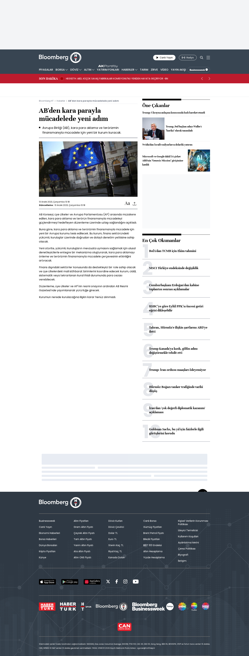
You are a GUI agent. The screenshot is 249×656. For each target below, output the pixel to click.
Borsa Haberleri (47, 539)
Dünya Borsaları (48, 545)
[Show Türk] (194, 606)
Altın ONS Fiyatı (82, 557)
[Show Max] (206, 606)
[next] (209, 78)
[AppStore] (47, 582)
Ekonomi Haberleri (49, 533)
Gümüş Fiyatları (152, 527)
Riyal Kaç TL (115, 551)
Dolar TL (113, 533)
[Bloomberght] (60, 57)
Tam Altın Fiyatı (83, 539)
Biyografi (183, 554)
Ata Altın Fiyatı (82, 551)
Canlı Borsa (149, 521)
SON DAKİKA (48, 78)
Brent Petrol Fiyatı (153, 533)
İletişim (182, 561)
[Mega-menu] (208, 57)
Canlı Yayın (45, 527)
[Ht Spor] (86, 606)
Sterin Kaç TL (115, 545)
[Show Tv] (182, 606)
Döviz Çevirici (116, 527)
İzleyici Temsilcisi (188, 530)
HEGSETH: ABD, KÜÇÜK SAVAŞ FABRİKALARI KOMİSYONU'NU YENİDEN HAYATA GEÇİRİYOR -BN (117, 78)
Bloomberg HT (46, 100)
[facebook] (117, 582)
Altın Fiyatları (81, 521)
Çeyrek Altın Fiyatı (84, 533)
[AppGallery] (92, 582)
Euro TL (112, 539)
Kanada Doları (116, 557)
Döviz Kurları (115, 521)
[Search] (201, 57)
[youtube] (136, 582)
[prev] (202, 78)
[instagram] (125, 582)
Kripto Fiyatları (47, 551)
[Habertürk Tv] (68, 606)
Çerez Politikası (186, 548)
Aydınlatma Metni (188, 542)
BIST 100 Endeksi (152, 545)
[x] (108, 582)
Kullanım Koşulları (188, 536)
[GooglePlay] (69, 582)
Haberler (61, 100)
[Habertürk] (47, 606)
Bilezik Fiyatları (151, 539)
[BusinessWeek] (199, 70)
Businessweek (47, 521)
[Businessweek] (153, 606)
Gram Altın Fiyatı (83, 527)
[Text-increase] (127, 203)
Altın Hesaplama (152, 551)
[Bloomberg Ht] (112, 606)
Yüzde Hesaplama (154, 557)
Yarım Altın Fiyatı (83, 545)
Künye (42, 557)
